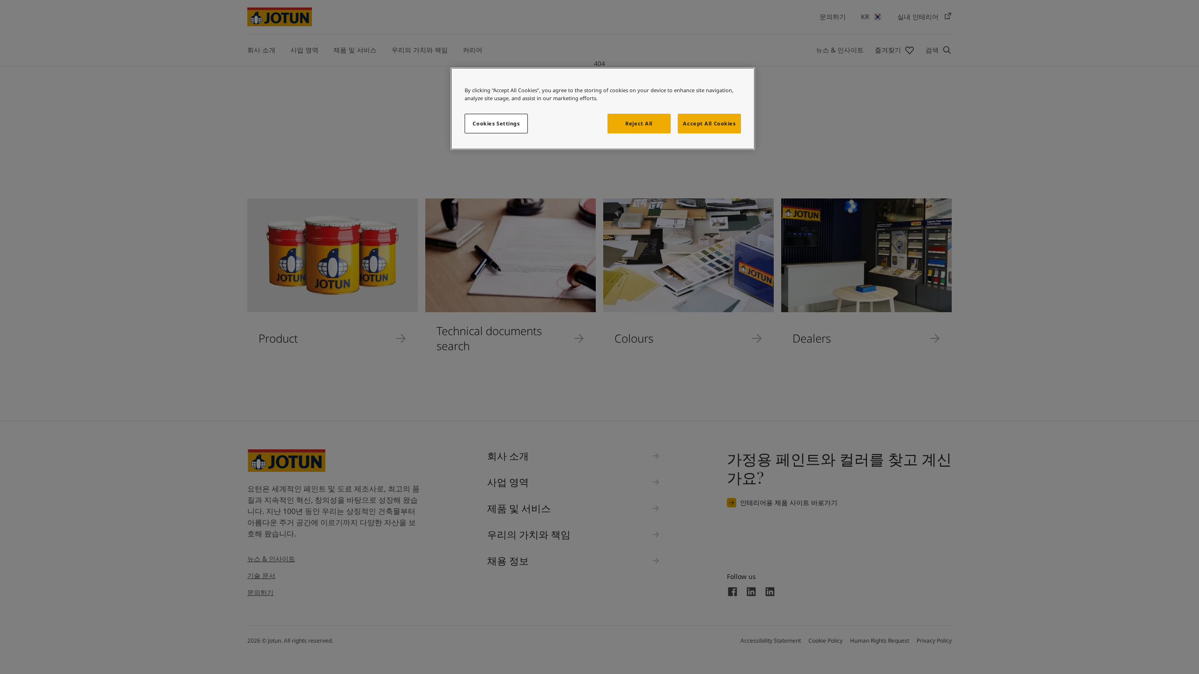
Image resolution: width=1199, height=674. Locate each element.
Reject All (638, 123)
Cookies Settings (496, 123)
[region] (603, 108)
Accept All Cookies (709, 123)
